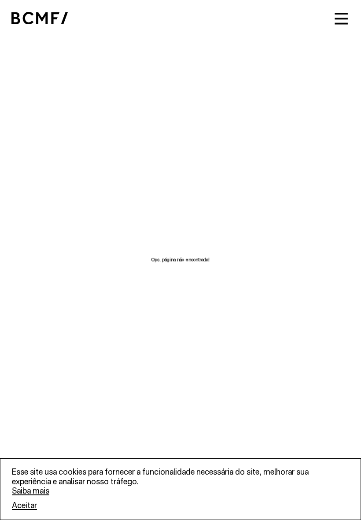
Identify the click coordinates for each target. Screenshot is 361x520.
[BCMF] (39, 19)
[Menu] (341, 18)
